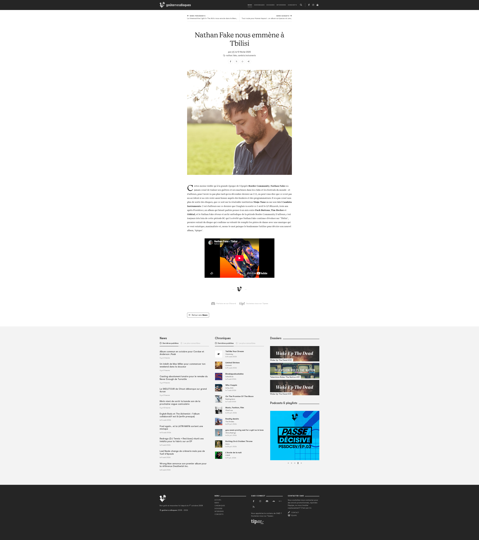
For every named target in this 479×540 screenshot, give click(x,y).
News (250, 5)
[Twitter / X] (236, 61)
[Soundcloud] (273, 501)
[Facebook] (309, 5)
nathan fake (231, 55)
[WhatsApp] (242, 61)
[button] (288, 463)
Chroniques (259, 5)
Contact (295, 512)
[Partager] (248, 61)
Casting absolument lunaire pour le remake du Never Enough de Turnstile (184, 377)
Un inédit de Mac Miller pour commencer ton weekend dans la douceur (182, 365)
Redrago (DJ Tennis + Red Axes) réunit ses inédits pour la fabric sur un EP (182, 440)
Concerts (292, 5)
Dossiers (271, 5)
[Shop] (317, 5)
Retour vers (199, 315)
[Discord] (266, 501)
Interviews (281, 5)
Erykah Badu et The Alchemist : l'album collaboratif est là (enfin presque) (180, 415)
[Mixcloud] (280, 501)
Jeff (233, 51)
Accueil (218, 500)
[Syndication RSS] (253, 506)
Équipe (294, 515)
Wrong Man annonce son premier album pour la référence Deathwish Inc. (183, 465)
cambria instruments (247, 55)
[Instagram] (313, 5)
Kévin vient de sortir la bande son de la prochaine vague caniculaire (180, 402)
